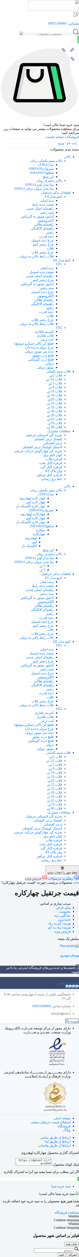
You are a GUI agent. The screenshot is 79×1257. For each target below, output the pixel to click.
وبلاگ (67, 1130)
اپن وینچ (48, 176)
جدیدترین (64, 919)
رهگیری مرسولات (60, 878)
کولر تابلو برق (52, 455)
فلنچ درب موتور (43, 355)
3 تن (42, 566)
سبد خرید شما (61, 1186)
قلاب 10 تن (54, 391)
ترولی (50, 363)
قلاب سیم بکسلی (58, 371)
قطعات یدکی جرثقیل (56, 192)
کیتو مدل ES (53, 196)
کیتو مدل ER (62, 260)
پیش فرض (63, 907)
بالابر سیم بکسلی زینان (46, 160)
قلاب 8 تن (55, 387)
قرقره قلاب (54, 459)
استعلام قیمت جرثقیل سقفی (51, 1122)
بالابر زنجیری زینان (49, 180)
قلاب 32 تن (54, 407)
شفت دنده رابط (43, 204)
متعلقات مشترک (59, 431)
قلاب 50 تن (54, 415)
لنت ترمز (47, 339)
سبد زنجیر (47, 212)
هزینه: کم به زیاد (59, 923)
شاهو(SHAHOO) (42, 172)
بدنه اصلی (47, 200)
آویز (34, 542)
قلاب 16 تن (54, 395)
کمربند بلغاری (44, 331)
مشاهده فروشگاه (67, 1212)
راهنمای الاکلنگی (42, 228)
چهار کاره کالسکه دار (30, 506)
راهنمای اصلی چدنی (40, 208)
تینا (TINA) (46, 164)
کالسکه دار (29, 546)
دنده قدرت (46, 236)
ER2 (59, 327)
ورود (61, 143)
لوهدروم (31, 538)
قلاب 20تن (55, 399)
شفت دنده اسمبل (41, 272)
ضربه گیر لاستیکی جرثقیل (44, 435)
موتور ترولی (45, 367)
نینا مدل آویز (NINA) (39, 184)
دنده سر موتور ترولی (39, 351)
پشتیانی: (73, 23)
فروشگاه (72, 137)
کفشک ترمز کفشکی (48, 439)
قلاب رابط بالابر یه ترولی (36, 256)
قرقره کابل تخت (50, 463)
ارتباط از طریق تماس (56, 1137)
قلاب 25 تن (54, 403)
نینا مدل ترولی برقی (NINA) (34, 188)
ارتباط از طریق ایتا (58, 1141)
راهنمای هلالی (44, 224)
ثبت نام (72, 143)
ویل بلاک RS (53, 471)
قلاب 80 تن (54, 427)
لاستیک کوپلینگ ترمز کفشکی (42, 447)
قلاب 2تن (55, 375)
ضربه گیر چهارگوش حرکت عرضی (38, 451)
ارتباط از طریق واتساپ (54, 1145)
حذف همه (71, 1244)
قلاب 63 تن (54, 419)
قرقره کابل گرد (51, 467)
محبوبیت (65, 911)
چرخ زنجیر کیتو (43, 244)
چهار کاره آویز (35, 502)
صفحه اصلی (62, 1118)
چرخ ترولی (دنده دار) (39, 347)
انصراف (72, 1254)
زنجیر (50, 232)
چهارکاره (39, 534)
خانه (76, 882)
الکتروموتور (45, 220)
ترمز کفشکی (53, 443)
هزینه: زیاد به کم (59, 927)
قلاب (50, 248)
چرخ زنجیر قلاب (42, 252)
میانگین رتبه (62, 915)
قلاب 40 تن (54, 411)
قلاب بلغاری (45, 335)
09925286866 (57, 23)
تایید (61, 1254)
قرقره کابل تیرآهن (49, 475)
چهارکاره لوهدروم (32, 514)
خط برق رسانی (51, 479)
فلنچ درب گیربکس (41, 359)
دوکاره (40, 530)
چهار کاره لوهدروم (32, 498)
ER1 (59, 264)
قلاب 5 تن (55, 383)
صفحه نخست (54, 137)
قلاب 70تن (55, 423)
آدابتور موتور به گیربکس (37, 216)
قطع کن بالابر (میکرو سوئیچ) (34, 343)
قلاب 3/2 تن (54, 379)
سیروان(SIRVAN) (41, 168)
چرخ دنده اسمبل (42, 240)
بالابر (67, 156)
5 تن (42, 570)
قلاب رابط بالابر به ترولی (36, 324)
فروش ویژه (33, 878)
